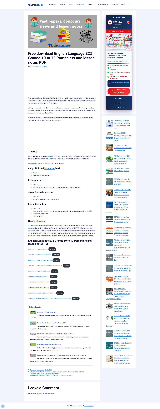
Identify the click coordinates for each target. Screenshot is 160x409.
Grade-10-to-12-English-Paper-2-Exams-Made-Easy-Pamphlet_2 (45, 265)
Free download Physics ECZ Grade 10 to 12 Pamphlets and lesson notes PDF (51, 375)
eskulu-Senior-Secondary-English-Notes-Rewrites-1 (41, 293)
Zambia (50, 156)
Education (52, 4)
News (70, 4)
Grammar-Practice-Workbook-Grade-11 (38, 282)
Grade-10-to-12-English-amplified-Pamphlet (39, 254)
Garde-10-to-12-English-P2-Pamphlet (38, 249)
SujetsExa (115, 4)
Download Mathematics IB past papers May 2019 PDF (45, 373)
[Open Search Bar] (129, 4)
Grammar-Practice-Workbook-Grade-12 (38, 287)
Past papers (102, 4)
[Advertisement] (62, 83)
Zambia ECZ (48, 370)
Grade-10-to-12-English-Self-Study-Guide (39, 271)
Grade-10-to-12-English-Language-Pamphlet (40, 260)
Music (123, 4)
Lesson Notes (80, 4)
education (40, 221)
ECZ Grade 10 (34, 371)
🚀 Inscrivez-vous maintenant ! (119, 91)
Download (52, 249)
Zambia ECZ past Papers (77, 371)
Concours (62, 4)
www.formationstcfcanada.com (120, 83)
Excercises (33, 370)
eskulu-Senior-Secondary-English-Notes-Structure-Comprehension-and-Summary (49, 298)
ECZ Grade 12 (42, 371)
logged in (39, 394)
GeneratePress (89, 406)
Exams (90, 4)
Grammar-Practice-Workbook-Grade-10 (38, 276)
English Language (57, 371)
